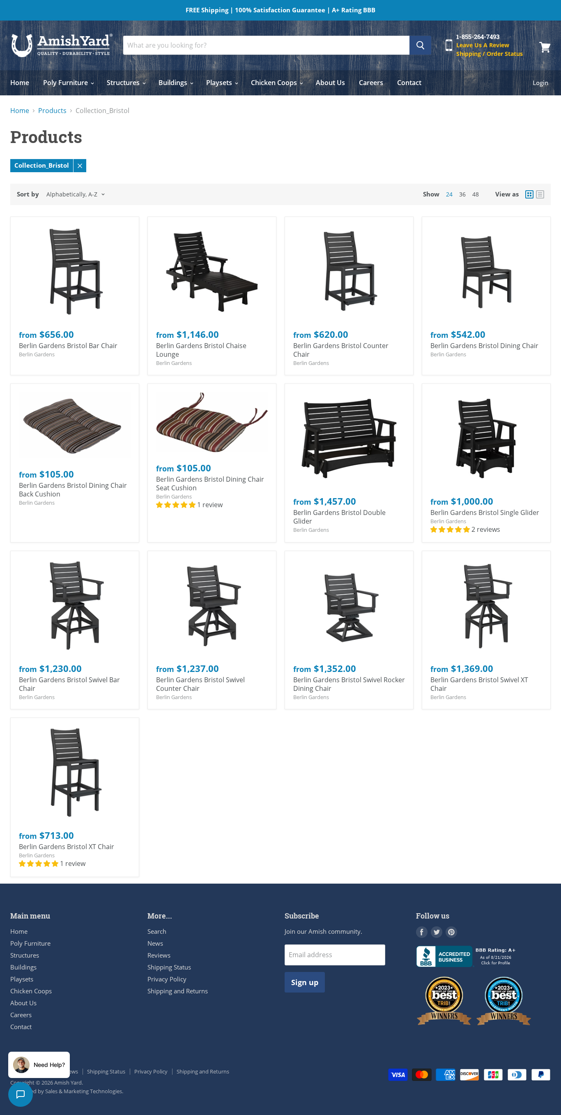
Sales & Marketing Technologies (83, 1091)
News (155, 943)
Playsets (220, 82)
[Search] (420, 45)
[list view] (540, 194)
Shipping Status (169, 967)
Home (19, 82)
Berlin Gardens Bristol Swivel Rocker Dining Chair (349, 684)
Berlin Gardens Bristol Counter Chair (341, 350)
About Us (330, 82)
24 (449, 194)
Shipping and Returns (177, 991)
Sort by (28, 194)
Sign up (304, 982)
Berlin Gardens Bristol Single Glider (484, 512)
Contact (409, 82)
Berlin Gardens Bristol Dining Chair (484, 345)
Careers (371, 82)
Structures (124, 82)
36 (462, 194)
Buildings (174, 82)
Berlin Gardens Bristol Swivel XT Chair (479, 684)
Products (52, 110)
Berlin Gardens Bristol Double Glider (339, 517)
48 (475, 194)
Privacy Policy (166, 979)
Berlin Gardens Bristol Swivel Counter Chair (200, 684)
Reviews (158, 955)
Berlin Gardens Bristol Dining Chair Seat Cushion (210, 483)
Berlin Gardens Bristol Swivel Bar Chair (69, 684)
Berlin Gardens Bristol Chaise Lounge (201, 350)
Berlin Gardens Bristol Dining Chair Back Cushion (73, 490)
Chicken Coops (275, 82)
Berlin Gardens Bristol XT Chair (66, 846)
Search (156, 931)
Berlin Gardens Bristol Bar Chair (68, 345)
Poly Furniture (66, 82)
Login (541, 82)
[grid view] (529, 194)
